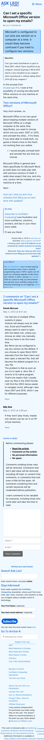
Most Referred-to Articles (20, 648)
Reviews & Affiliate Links (21, 721)
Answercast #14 (11, 87)
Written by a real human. (22, 567)
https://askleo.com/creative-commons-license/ (23, 739)
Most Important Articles (19, 652)
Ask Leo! (32, 277)
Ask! (10, 645)
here (34, 627)
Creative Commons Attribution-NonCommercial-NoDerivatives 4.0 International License (17, 730)
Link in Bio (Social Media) (19, 661)
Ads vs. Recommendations (20, 695)
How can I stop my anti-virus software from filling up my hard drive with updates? (19, 197)
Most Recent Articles (18, 655)
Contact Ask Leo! (16, 692)
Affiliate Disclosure (17, 704)
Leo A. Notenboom (13, 25)
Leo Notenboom (13, 267)
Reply (7, 399)
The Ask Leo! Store (17, 678)
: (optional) (13, 606)
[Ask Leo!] (11, 4)
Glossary (12, 658)
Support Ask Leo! (22, 642)
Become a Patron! (16, 669)
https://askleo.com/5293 (31, 241)
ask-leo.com (36, 238)
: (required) (16, 612)
